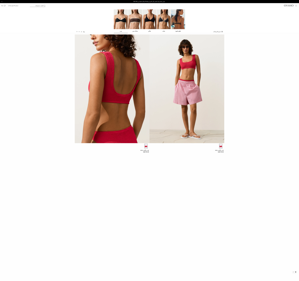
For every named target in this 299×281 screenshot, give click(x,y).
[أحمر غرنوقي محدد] (220, 146)
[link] (15, 5)
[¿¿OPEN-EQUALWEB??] (294, 272)
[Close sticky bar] (2, 1)
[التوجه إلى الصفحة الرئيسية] (288, 5)
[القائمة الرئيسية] (296, 5)
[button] (3, 6)
